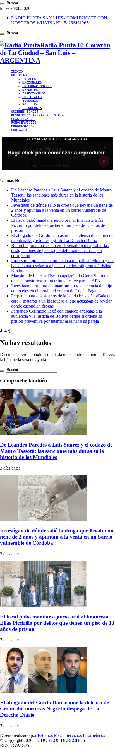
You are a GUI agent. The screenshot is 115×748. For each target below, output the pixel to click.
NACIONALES (32, 82)
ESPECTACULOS (34, 93)
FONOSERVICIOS (24, 122)
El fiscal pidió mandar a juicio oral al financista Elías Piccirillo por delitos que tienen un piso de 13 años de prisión (58, 225)
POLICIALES (32, 97)
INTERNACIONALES (37, 86)
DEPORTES (30, 90)
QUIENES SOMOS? (25, 112)
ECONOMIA (30, 101)
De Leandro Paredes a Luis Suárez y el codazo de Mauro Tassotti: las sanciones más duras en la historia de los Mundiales (61, 195)
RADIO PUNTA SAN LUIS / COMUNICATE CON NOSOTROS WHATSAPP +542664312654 (59, 20)
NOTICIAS (19, 75)
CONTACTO (19, 130)
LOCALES (29, 79)
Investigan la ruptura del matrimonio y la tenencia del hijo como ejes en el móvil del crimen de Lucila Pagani (61, 288)
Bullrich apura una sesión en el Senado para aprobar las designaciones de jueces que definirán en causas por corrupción (60, 250)
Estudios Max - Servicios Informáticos (71, 735)
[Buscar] (2, 4)
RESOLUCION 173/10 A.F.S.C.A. (38, 115)
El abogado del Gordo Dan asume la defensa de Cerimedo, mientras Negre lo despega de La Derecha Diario (63, 238)
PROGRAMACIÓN (23, 126)
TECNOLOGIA (32, 108)
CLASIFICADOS (23, 119)
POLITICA (30, 104)
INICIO (17, 71)
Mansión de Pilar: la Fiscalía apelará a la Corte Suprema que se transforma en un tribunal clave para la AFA (60, 278)
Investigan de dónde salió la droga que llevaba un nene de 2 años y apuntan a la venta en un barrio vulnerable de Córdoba (62, 210)
